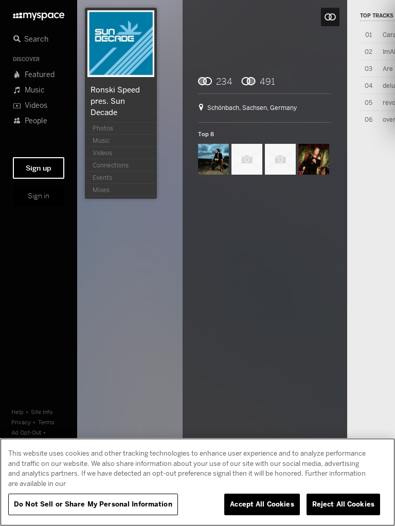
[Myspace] (38, 13)
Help (17, 412)
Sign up (38, 168)
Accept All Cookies (262, 504)
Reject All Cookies (343, 504)
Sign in (38, 195)
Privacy (21, 422)
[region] (197, 482)
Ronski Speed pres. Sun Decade (115, 100)
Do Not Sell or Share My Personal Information (93, 504)
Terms (46, 422)
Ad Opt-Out (26, 432)
